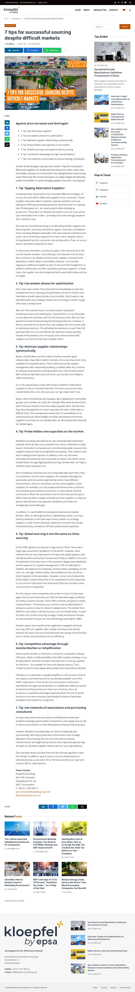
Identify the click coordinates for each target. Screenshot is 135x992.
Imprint (113, 987)
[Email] (7, 144)
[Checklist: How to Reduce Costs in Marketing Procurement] (17, 869)
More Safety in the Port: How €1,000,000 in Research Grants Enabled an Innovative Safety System (119, 137)
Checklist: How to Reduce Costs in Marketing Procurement (17, 882)
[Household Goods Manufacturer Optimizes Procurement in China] (112, 52)
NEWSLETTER (100, 10)
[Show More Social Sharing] (64, 50)
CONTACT (113, 10)
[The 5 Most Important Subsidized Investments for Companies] (17, 828)
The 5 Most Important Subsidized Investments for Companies (17, 842)
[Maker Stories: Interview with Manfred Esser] (101, 118)
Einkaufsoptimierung (27, 2)
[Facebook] (7, 128)
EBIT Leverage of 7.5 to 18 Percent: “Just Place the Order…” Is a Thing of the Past (45, 883)
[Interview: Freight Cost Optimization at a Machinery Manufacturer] (101, 100)
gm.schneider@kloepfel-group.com (33, 791)
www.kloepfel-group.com (28, 795)
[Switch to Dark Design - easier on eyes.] (129, 10)
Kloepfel (10, 44)
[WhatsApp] (7, 139)
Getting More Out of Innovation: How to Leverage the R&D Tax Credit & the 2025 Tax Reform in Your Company (73, 846)
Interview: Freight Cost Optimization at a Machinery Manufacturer (120, 100)
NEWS (86, 10)
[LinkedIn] (7, 122)
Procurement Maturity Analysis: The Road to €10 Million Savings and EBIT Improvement (45, 843)
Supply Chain (42, 2)
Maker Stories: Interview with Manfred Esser (117, 116)
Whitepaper (10, 26)
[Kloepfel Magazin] (12, 10)
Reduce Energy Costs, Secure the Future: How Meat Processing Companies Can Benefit (74, 883)
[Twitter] (7, 133)
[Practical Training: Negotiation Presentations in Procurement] (101, 158)
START (78, 10)
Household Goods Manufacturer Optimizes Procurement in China (108, 72)
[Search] (130, 2)
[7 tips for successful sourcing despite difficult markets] (46, 83)
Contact (104, 987)
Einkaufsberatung (11, 2)
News (95, 987)
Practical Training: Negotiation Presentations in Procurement (119, 159)
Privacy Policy (125, 987)
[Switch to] (123, 10)
